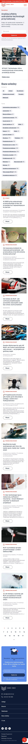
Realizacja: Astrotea (6, 738)
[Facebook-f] (9, 728)
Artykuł (7, 198)
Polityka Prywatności (6, 734)
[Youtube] (6, 728)
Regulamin (4, 736)
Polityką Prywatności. (7, 39)
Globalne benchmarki (11, 244)
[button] (25, 4)
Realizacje (4, 711)
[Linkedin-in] (2, 728)
